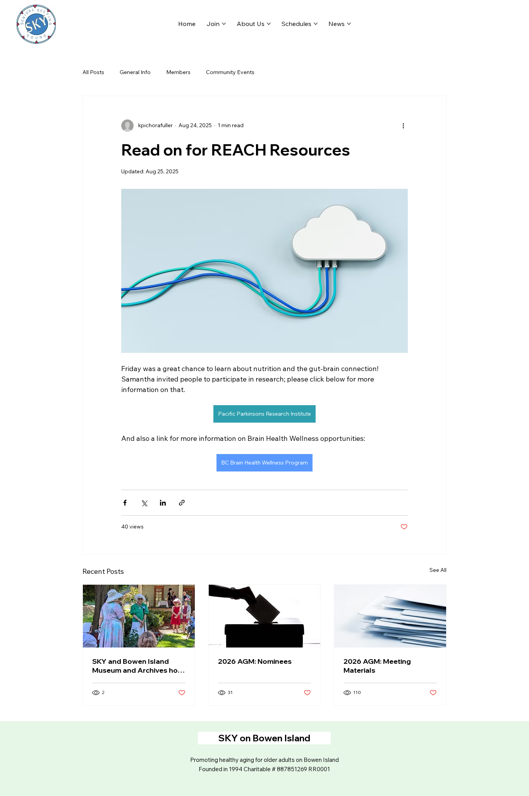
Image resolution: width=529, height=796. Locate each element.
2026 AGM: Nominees (255, 661)
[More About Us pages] (269, 24)
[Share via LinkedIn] (163, 502)
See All (438, 569)
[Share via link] (181, 502)
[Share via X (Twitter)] (144, 502)
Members (178, 72)
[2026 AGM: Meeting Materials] (390, 616)
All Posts (93, 72)
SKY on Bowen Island (264, 738)
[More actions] (403, 125)
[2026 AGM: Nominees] (265, 616)
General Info (135, 72)
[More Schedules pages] (316, 24)
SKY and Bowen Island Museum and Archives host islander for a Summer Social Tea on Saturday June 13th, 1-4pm (138, 666)
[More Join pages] (224, 24)
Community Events (230, 72)
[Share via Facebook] (125, 502)
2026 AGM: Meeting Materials (377, 666)
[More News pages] (349, 24)
